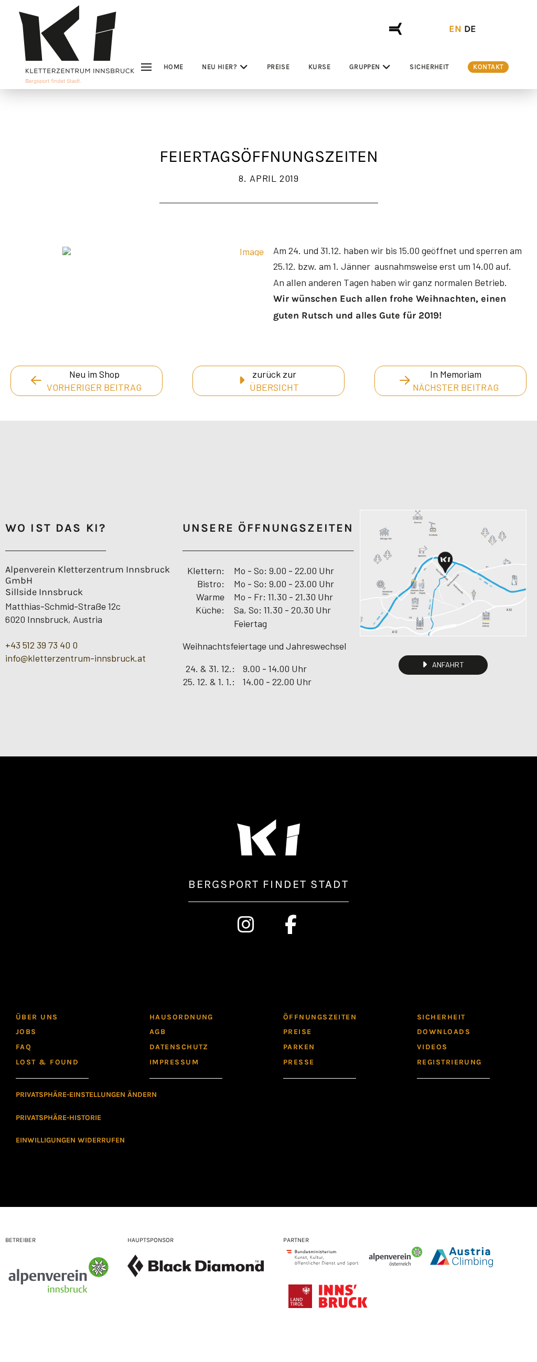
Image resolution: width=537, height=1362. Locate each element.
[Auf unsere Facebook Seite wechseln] (291, 924)
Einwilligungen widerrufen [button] (70, 1140)
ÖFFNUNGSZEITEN (320, 1017)
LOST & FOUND (47, 1062)
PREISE (297, 1031)
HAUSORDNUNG (181, 1017)
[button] (147, 67)
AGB (157, 1031)
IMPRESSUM (174, 1062)
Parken (299, 1046)
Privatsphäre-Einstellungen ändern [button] (86, 1094)
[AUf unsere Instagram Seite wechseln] (246, 924)
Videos (432, 1046)
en (455, 29)
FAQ (23, 1046)
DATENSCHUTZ (179, 1046)
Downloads (443, 1031)
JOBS (26, 1031)
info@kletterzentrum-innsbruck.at (75, 658)
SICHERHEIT (441, 1017)
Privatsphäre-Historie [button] (58, 1117)
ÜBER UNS (37, 1017)
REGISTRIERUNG (449, 1062)
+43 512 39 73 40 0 (41, 645)
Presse (299, 1062)
